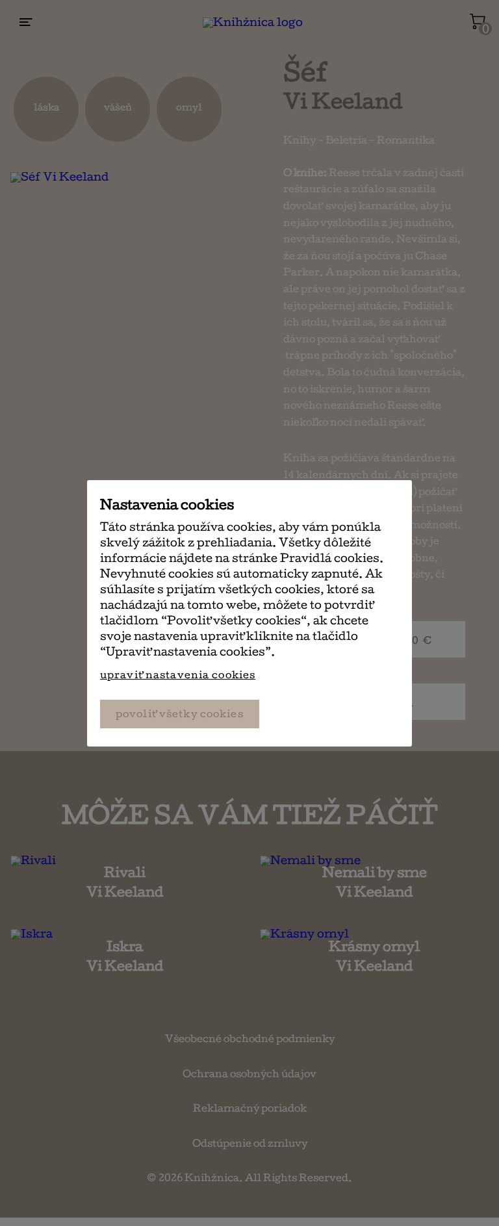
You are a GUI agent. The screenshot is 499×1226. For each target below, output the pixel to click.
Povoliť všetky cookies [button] (180, 715)
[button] (185, 675)
